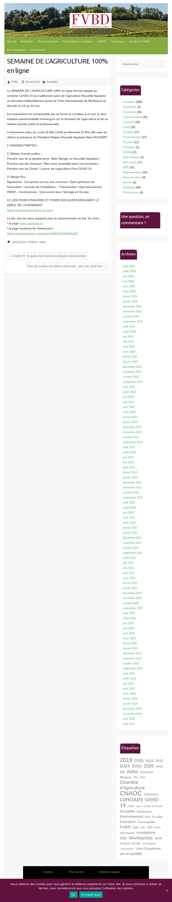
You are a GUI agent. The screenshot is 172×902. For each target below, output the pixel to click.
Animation (146, 772)
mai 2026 (128, 281)
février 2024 (130, 417)
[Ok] (167, 890)
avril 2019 (129, 688)
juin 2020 (128, 623)
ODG (126, 167)
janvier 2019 (130, 703)
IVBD (123, 838)
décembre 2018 (132, 708)
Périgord (125, 843)
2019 (126, 760)
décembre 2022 (132, 482)
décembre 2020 (132, 593)
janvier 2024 (130, 422)
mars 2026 (129, 291)
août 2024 (129, 386)
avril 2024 (129, 407)
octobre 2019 (131, 663)
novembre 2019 (132, 658)
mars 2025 (129, 351)
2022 (149, 761)
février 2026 (130, 296)
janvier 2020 (130, 648)
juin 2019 (128, 683)
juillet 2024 (129, 391)
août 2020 (129, 613)
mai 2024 (128, 402)
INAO (157, 827)
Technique (117, 41)
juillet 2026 (129, 271)
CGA (142, 777)
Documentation (48, 41)
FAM (147, 816)
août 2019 (129, 673)
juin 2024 (128, 397)
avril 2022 (129, 517)
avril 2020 (129, 633)
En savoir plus (91, 894)
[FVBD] (91, 21)
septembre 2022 (132, 497)
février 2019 (130, 698)
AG (122, 772)
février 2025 (130, 356)
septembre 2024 (132, 381)
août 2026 (129, 266)
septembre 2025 (132, 321)
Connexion (38, 50)
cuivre (139, 806)
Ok (73, 894)
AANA (159, 766)
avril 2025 (129, 346)
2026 (149, 766)
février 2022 (130, 527)
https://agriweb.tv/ (31, 223)
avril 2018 (129, 718)
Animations (130, 107)
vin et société (131, 854)
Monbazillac (141, 837)
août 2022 (129, 502)
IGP (149, 827)
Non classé (130, 162)
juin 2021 (128, 562)
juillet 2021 (129, 557)
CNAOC (131, 793)
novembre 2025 (132, 311)
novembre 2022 (132, 487)
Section (127, 182)
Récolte (136, 843)
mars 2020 (129, 638)
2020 (138, 760)
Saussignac (149, 843)
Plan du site (76, 872)
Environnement (132, 137)
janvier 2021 (130, 588)
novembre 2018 (132, 713)
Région (32, 241)
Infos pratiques (16, 50)
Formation (129, 147)
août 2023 (129, 447)
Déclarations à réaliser (78, 41)
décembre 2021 (132, 537)
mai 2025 (128, 341)
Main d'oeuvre (131, 157)
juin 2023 (128, 457)
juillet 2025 (129, 331)
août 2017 (129, 723)
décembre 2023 (132, 427)
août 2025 (129, 326)
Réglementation (132, 172)
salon (42, 241)
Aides (132, 771)
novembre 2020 (132, 598)
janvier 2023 (130, 477)
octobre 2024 (131, 376)
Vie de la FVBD (139, 41)
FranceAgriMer (146, 822)
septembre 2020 (132, 608)
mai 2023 (128, 462)
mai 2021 (128, 567)
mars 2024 (129, 412)
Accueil (11, 41)
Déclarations (144, 811)
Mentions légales (109, 872)
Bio (136, 777)
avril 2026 (129, 286)
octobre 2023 (131, 437)
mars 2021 (129, 578)
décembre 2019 (132, 653)
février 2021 (130, 583)
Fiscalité (128, 142)
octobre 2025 (131, 316)
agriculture (19, 241)
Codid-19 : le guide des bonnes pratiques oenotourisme (47, 256)
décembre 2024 (132, 366)
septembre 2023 (132, 442)
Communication (132, 117)
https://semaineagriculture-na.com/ (30, 210)
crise (131, 806)
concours (131, 799)
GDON (101, 41)
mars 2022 (129, 522)
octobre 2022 (131, 492)
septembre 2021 (132, 552)
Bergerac (126, 777)
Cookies (48, 872)
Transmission (127, 849)
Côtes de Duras (153, 806)
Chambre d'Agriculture (132, 785)
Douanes (128, 132)
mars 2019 (129, 693)
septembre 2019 (132, 668)
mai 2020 (128, 628)
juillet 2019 (129, 678)
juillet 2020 (129, 618)
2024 (125, 766)
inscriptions (146, 833)
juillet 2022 (129, 507)
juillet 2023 (129, 452)
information (127, 833)
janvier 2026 (130, 301)
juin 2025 (128, 336)
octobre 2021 (131, 547)
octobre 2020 (131, 603)
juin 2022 (128, 512)
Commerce (129, 112)
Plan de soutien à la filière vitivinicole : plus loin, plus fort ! (67, 266)
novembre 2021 (132, 542)
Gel (135, 827)
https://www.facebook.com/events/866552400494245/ (42, 233)
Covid (126, 127)
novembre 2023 (132, 432)
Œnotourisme (131, 192)
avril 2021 (129, 573)
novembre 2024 (132, 371)
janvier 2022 (130, 532)
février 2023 (130, 472)
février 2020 (130, 643)
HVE (142, 827)
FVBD (14, 81)
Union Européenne (148, 848)
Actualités (27, 41)
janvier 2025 (130, 361)
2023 (159, 761)
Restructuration (132, 177)
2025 (137, 766)
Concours (128, 122)
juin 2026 (128, 276)
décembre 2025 (132, 306)
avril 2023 (129, 467)
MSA (158, 838)
